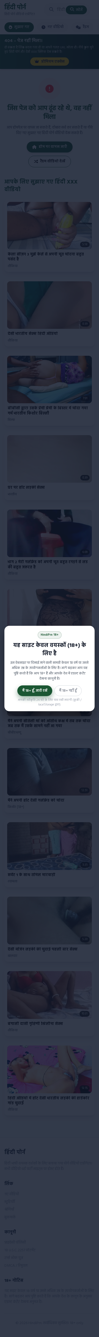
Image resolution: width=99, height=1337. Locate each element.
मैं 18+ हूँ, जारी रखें (34, 691)
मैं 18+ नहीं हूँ (68, 691)
